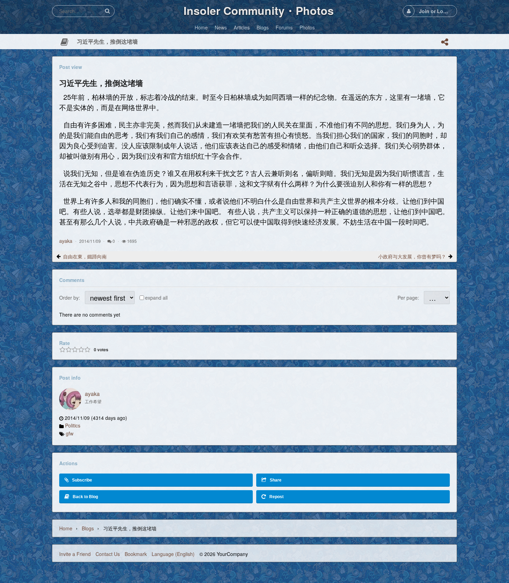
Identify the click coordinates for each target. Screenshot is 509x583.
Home (65, 528)
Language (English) (173, 553)
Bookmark (136, 553)
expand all (156, 297)
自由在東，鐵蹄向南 (85, 256)
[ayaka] (70, 399)
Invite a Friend (75, 553)
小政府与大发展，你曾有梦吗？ (412, 256)
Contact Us (108, 553)
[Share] (444, 42)
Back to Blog (85, 496)
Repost (276, 496)
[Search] (107, 11)
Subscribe (82, 480)
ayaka (65, 240)
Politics (72, 425)
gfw (69, 433)
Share (276, 480)
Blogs (88, 528)
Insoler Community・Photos (259, 10)
